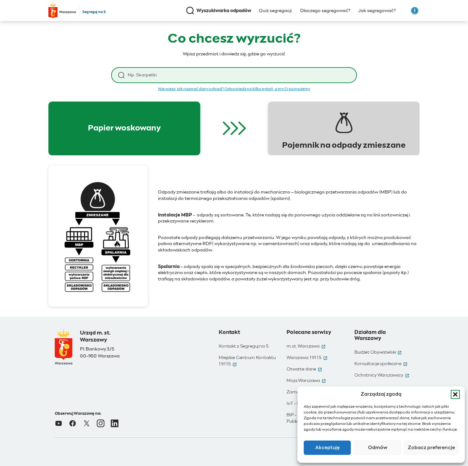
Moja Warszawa (306, 380)
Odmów (377, 447)
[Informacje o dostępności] (415, 11)
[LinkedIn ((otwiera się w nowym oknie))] (114, 423)
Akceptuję (327, 447)
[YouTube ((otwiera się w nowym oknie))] (58, 423)
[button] (455, 394)
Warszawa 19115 (307, 358)
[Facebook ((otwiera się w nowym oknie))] (72, 423)
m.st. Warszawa (306, 346)
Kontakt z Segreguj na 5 (244, 346)
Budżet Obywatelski (378, 352)
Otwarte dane (304, 369)
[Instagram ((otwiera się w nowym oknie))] (100, 423)
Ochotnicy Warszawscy (381, 375)
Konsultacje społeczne (381, 364)
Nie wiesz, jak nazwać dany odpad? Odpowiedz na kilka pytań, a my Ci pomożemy (234, 89)
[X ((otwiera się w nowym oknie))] (86, 423)
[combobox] (239, 75)
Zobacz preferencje (431, 447)
